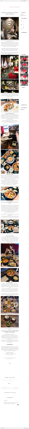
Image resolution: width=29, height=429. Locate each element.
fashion (21, 92)
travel (21, 99)
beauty (21, 89)
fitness (21, 93)
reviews (21, 98)
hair (20, 96)
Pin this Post (10, 381)
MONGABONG (14, 7)
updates (21, 101)
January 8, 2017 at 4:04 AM (7, 401)
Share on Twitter (14, 379)
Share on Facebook (6, 379)
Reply (18, 404)
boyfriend (21, 90)
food (10, 383)
